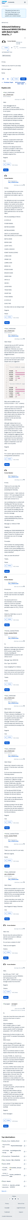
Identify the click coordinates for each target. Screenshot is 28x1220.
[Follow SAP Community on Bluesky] (12, 1198)
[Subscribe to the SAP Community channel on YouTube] (15, 1198)
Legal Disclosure (21, 1207)
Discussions (5, 6)
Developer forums (13, 14)
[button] (7, 50)
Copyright (7, 1207)
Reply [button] (23, 79)
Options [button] (25, 38)
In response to (13, 181)
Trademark (7, 1212)
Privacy (7, 1203)
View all (4, 1191)
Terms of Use (21, 1203)
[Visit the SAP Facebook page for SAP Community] (9, 1198)
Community (11, 2)
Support (21, 1212)
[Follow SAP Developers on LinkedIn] (18, 1198)
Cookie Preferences (7, 1216)
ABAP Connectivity (6, 55)
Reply (6, 170)
